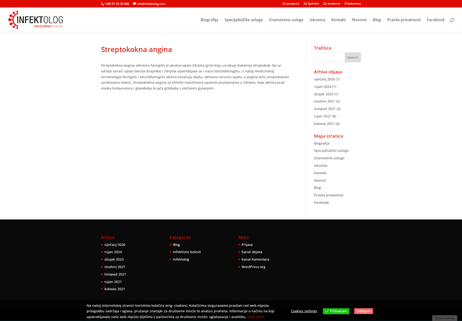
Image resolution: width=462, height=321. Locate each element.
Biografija (209, 20)
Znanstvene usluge (286, 20)
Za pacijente (290, 4)
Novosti (359, 20)
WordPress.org (253, 266)
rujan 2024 (322, 86)
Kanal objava (252, 252)
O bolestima (353, 4)
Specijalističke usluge (244, 20)
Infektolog (181, 259)
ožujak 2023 (323, 94)
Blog (377, 20)
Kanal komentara (255, 259)
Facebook (436, 20)
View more (255, 317)
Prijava (247, 244)
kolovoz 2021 (324, 123)
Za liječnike (311, 4)
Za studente (331, 4)
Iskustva (317, 20)
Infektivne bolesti (187, 252)
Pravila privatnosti (404, 20)
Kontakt (338, 20)
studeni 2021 (324, 101)
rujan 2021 (322, 116)
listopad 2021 (325, 108)
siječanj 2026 (324, 79)
